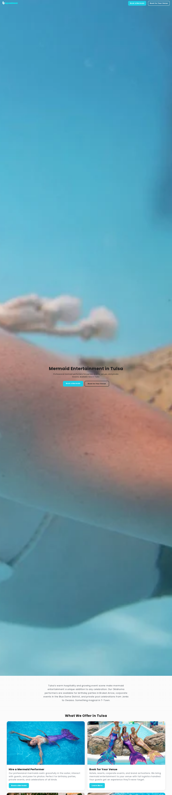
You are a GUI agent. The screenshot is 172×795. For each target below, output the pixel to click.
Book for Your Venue (159, 3)
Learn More (97, 785)
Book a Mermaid (137, 3)
